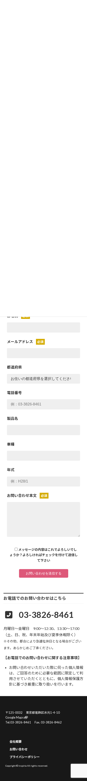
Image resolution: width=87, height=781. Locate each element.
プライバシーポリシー (25, 757)
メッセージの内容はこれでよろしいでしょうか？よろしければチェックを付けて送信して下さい (44, 555)
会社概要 (16, 741)
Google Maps (14, 717)
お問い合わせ (19, 749)
